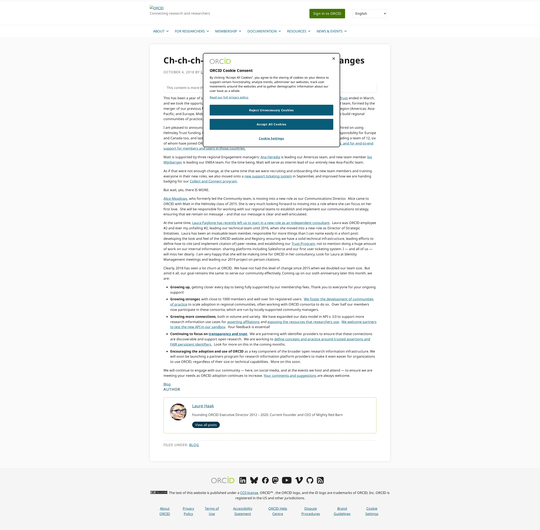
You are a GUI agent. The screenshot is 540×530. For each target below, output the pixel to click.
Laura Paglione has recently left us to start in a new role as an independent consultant (260, 222)
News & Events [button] (330, 31)
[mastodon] (275, 482)
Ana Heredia (270, 157)
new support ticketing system (268, 176)
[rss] (320, 482)
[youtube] (287, 482)
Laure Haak (203, 406)
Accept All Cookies (271, 124)
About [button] (159, 31)
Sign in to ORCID (327, 13)
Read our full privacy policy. (229, 97)
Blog (167, 384)
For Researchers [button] (190, 31)
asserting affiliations (243, 321)
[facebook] (265, 482)
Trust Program (303, 243)
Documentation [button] (262, 31)
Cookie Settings (371, 511)
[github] (309, 482)
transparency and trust (228, 333)
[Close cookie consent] (333, 58)
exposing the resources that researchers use (303, 321)
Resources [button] (296, 31)
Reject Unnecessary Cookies (271, 110)
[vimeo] (299, 482)
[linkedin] (242, 482)
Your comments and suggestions (290, 375)
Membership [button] (226, 31)
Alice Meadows (175, 198)
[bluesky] (254, 482)
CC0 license (249, 492)
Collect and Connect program (213, 181)
